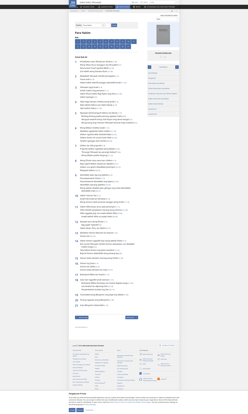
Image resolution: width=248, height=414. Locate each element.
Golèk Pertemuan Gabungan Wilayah (146, 360)
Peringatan (120, 377)
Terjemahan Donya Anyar (95, 11)
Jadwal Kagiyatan (100, 371)
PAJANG (79, 25)
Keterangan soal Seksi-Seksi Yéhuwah (125, 356)
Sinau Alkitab (76, 362)
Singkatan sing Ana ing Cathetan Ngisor (162, 93)
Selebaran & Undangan (101, 363)
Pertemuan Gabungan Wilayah (126, 380)
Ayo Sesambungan (122, 368)
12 (78, 47)
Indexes (97, 377)
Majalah (97, 368)
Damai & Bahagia (78, 367)
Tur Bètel (119, 371)
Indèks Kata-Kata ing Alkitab (158, 99)
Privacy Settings (90, 404)
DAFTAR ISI (163, 67)
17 (106, 47)
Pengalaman (120, 386)
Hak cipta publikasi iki (81, 327)
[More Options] (176, 11)
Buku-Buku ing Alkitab (156, 83)
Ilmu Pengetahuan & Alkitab (81, 382)
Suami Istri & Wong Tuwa (80, 370)
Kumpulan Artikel (100, 365)
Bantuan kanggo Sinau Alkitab (81, 364)
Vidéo (96, 386)
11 (134, 41)
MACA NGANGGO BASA (169, 15)
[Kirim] (172, 11)
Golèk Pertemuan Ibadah (164, 355)
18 (111, 47)
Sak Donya (120, 389)
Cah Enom (76, 373)
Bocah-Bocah (76, 376)
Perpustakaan (74, 11)
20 (123, 47)
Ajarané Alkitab (77, 350)
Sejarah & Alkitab (77, 385)
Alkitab (83, 11)
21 (128, 47)
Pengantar (152, 78)
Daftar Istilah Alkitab (155, 104)
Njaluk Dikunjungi (122, 366)
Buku (96, 357)
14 (89, 47)
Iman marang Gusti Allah (80, 379)
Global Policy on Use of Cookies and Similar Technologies (130, 402)
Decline (80, 410)
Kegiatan (119, 383)
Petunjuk (97, 380)
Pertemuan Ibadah (122, 374)
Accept (72, 410)
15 (94, 47)
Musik (96, 389)
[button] (105, 7)
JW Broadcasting (100, 383)
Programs (98, 374)
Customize (89, 410)
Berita (119, 350)
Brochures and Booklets (102, 360)
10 (128, 41)
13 (83, 47)
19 (117, 47)
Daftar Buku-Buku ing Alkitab (159, 88)
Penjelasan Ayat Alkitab (79, 359)
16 (100, 47)
